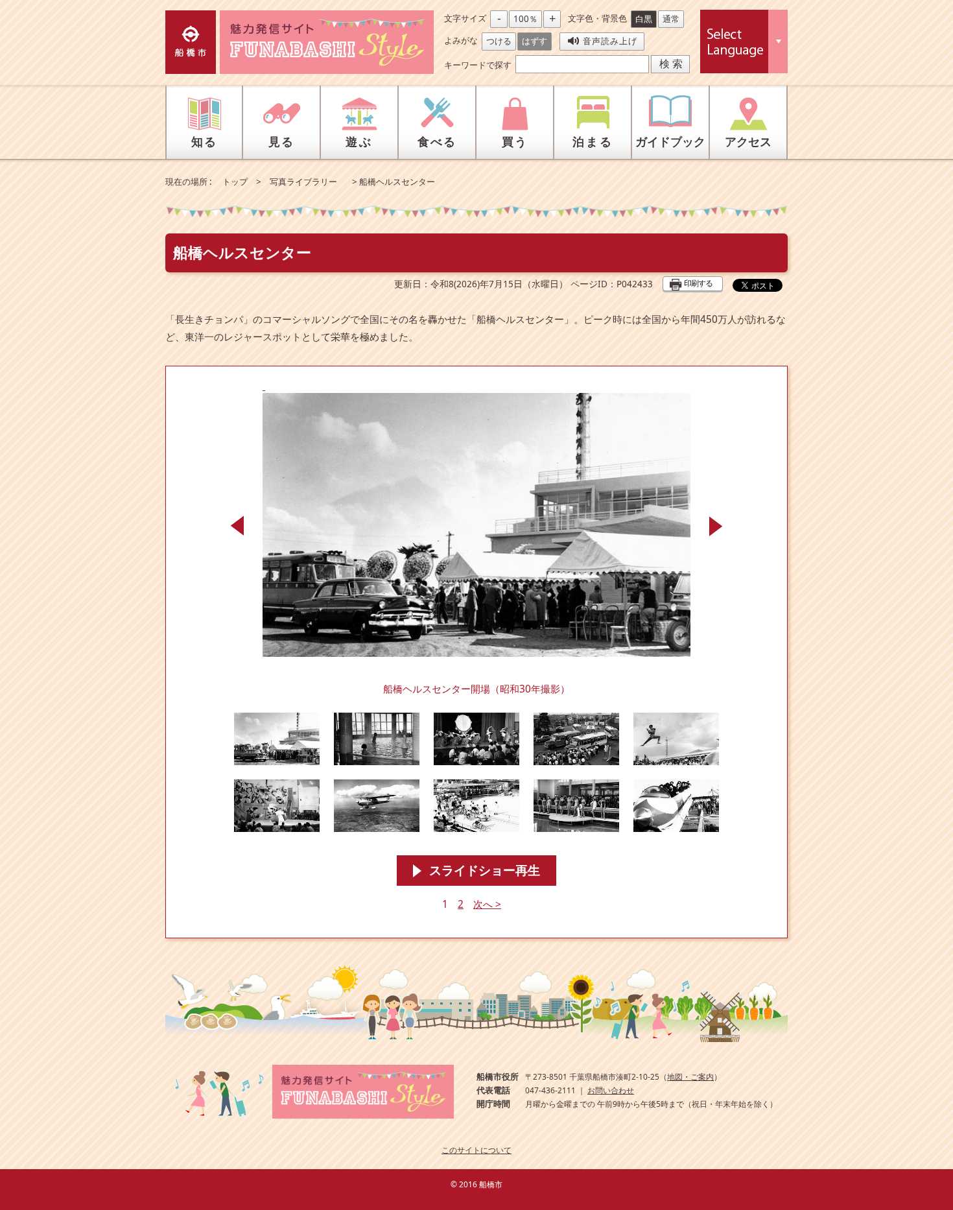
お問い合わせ (610, 1090)
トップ (235, 181)
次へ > (487, 904)
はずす (534, 41)
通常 (671, 19)
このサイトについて (476, 1150)
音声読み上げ (610, 41)
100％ (525, 19)
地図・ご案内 (690, 1076)
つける (499, 41)
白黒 (643, 19)
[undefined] (476, 518)
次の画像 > (715, 526)
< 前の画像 (237, 526)
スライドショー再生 (484, 870)
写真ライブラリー (303, 181)
